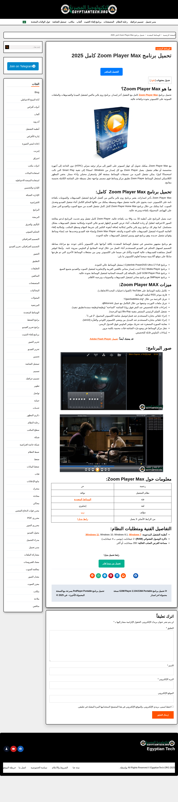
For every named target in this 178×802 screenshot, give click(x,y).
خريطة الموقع (9, 767)
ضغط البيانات (33, 466)
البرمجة (35, 217)
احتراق (36, 158)
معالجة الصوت (32, 569)
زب (82, 512)
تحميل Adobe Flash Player (104, 339)
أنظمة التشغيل (32, 129)
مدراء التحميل (33, 540)
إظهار (152, 80)
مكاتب (71, 22)
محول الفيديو (33, 533)
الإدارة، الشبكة (32, 195)
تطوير (36, 386)
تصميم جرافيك (137, 22)
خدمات (36, 408)
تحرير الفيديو (33, 349)
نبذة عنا (76, 767)
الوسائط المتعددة (163, 49)
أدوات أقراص (33, 107)
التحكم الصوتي (32, 232)
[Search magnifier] (7, 47)
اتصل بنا (22, 767)
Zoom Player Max (148, 95)
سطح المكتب (33, 430)
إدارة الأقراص (33, 136)
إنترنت (36, 151)
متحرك (36, 488)
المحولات (35, 298)
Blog (37, 92)
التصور (36, 254)
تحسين (36, 356)
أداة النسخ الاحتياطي (30, 99)
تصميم (36, 371)
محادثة (36, 496)
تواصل (36, 393)
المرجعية (35, 305)
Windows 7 (135, 534)
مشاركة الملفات (31, 555)
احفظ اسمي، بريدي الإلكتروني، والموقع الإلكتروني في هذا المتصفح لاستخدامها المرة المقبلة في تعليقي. (124, 707)
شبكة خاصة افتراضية (29, 444)
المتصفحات (109, 22)
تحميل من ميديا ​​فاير (111, 563)
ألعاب (79, 22)
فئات (37, 474)
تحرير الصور (33, 342)
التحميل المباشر (111, 71)
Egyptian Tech (161, 748)
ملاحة (36, 599)
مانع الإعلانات (33, 481)
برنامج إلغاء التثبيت (92, 22)
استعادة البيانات (32, 173)
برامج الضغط (33, 320)
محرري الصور (32, 525)
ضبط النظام (33, 452)
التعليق (170, 628)
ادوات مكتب (33, 166)
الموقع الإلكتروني (166, 693)
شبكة (36, 437)
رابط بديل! (82, 519)
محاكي (36, 503)
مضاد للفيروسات (31, 562)
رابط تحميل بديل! (111, 555)
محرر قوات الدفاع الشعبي (27, 511)
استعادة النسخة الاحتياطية (27, 180)
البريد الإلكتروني (166, 679)
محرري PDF (33, 518)
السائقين (35, 276)
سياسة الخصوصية (39, 767)
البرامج (36, 210)
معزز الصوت (33, 584)
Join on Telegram (20, 66)
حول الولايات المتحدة (40, 22)
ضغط (36, 459)
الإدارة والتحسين (31, 188)
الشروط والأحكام (60, 767)
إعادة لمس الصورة (30, 144)
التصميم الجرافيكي (30, 239)
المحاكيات (34, 290)
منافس (36, 606)
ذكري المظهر (33, 415)
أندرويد (36, 121)
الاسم (170, 665)
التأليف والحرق (32, 224)
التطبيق (35, 261)
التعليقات (35, 268)
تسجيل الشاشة (59, 22)
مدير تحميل (151, 22)
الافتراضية (34, 202)
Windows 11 (92, 534)
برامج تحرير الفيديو (30, 327)
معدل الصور (33, 577)
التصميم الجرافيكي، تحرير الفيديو (24, 246)
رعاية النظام (122, 22)
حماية (36, 400)
